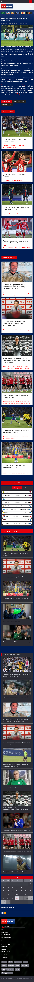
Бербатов (11, 965)
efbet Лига (25, 965)
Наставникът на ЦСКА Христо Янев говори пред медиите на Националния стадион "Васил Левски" (17, 331)
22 (30, 894)
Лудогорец (18, 962)
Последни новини (11, 654)
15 (30, 891)
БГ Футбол (24, 23)
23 (3, 898)
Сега (7, 488)
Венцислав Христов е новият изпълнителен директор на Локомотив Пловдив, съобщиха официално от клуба (16, 368)
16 (3, 894)
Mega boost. (20, 94)
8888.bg (4, 104)
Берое (4, 965)
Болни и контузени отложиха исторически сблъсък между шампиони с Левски (15, 720)
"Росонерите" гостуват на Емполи (12, 180)
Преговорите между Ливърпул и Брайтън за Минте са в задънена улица (16, 675)
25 (12, 898)
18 (12, 894)
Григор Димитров (7, 973)
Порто (10, 104)
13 (21, 891)
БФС (3, 969)
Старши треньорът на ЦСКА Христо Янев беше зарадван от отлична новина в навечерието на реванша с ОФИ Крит (16, 403)
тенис (17, 965)
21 (26, 894)
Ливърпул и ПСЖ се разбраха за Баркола (15, 871)
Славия (25, 962)
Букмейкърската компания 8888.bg (14, 85)
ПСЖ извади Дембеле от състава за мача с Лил (16, 830)
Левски (4, 962)
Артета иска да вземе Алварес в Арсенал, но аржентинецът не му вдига (15, 765)
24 (8, 898)
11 (12, 891)
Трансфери (10, 969)
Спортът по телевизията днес (11, 621)
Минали (27, 488)
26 (17, 898)
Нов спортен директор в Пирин (12, 787)
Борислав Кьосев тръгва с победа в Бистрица (16, 247)
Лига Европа (16, 101)
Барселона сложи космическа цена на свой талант (15, 698)
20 (21, 894)
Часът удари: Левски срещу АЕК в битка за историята (15, 554)
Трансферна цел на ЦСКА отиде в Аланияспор (16, 642)
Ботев (17, 969)
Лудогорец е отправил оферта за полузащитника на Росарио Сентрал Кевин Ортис (15, 473)
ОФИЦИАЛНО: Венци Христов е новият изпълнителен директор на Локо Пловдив (15, 808)
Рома (23, 101)
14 (26, 891)
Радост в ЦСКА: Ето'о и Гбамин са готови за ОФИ (17, 851)
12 (17, 891)
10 (8, 891)
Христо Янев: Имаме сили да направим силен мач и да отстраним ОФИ (16, 577)
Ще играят (17, 488)
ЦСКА (10, 962)
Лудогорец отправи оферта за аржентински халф (16, 599)
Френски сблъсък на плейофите (12, 214)
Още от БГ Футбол (9, 257)
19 (17, 894)
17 (8, 894)
